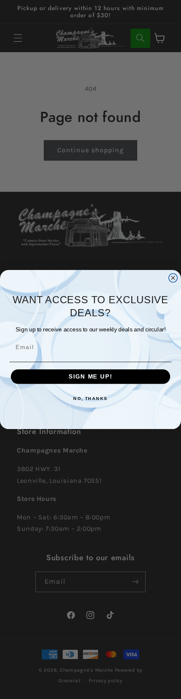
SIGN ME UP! (90, 376)
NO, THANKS (90, 398)
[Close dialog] (173, 277)
